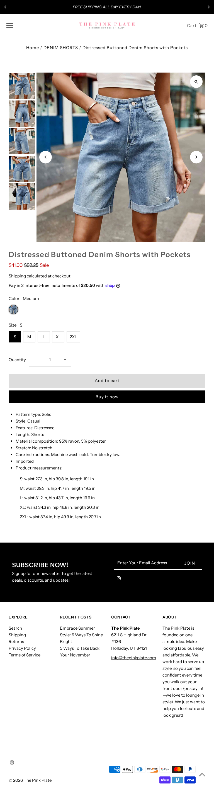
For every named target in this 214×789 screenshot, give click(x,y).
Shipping (17, 276)
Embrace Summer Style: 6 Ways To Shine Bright (81, 634)
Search (15, 628)
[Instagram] (119, 579)
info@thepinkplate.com (133, 657)
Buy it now (107, 396)
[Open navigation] (41, 25)
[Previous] (5, 7)
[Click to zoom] (196, 81)
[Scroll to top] (202, 774)
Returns (16, 641)
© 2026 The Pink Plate (30, 780)
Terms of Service (24, 655)
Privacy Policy (22, 648)
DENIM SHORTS (60, 47)
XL (58, 336)
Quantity (17, 359)
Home (32, 47)
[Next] (208, 7)
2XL (73, 336)
